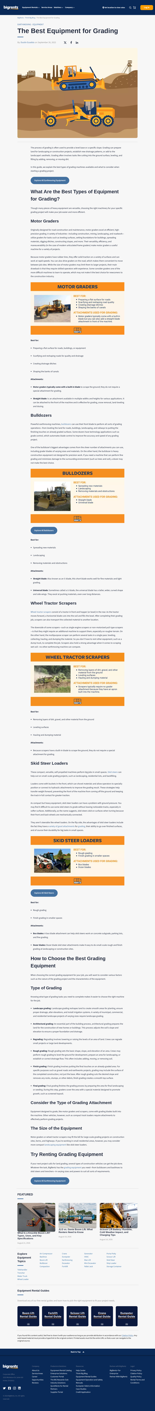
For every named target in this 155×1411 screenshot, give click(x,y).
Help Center (80, 1370)
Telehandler (22, 1269)
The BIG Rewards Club (59, 1379)
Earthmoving (24, 24)
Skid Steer (111, 1260)
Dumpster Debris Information (88, 1386)
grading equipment (72, 1167)
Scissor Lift (111, 1256)
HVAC (86, 1256)
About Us (35, 1370)
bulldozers (66, 424)
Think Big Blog (82, 1373)
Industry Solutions (58, 1382)
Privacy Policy (135, 1370)
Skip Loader (111, 1263)
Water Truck (22, 1276)
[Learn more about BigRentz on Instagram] (14, 1388)
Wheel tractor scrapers (41, 612)
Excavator (66, 1263)
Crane (64, 1253)
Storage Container (114, 1266)
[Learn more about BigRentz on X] (4, 1388)
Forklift (65, 1266)
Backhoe (43, 1256)
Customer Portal (57, 1376)
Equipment (38, 24)
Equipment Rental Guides (86, 1376)
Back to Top (76, 1352)
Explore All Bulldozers (44, 530)
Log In (146, 7)
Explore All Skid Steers (44, 893)
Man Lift (87, 1260)
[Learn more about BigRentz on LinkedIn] (19, 1388)
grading (81, 826)
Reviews (35, 1382)
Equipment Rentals (30, 8)
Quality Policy (135, 1376)
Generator (88, 1253)
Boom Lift (44, 1260)
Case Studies (81, 1389)
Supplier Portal (56, 1392)
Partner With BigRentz (118, 1376)
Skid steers (113, 772)
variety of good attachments (62, 826)
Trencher (21, 1273)
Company (69, 8)
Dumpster (66, 1256)
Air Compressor (46, 1253)
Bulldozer (44, 1263)
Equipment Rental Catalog (61, 1370)
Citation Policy (127, 1335)
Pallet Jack (88, 1266)
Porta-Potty (111, 1253)
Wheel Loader (23, 1279)
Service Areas (46, 7)
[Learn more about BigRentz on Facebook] (9, 1388)
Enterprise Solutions (58, 1373)
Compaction (45, 1266)
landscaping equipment (55, 1144)
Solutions (57, 8)
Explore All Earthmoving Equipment (50, 180)
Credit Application (83, 1392)
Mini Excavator (90, 1263)
